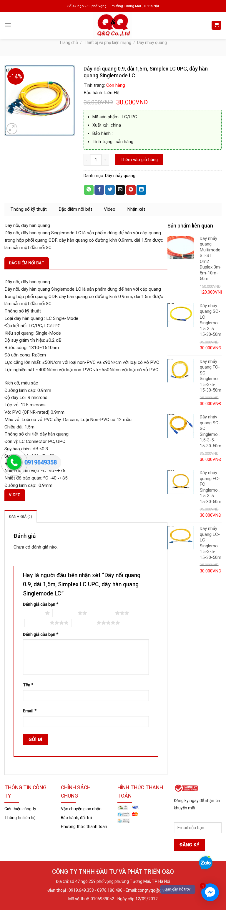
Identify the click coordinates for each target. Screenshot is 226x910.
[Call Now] (14, 462)
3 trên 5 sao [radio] (102, 613)
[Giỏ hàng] (216, 25)
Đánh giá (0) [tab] (20, 516)
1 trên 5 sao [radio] (32, 613)
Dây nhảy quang (152, 42)
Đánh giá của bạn (40, 604)
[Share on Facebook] (99, 190)
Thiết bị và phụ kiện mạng (107, 42)
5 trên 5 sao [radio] (84, 622)
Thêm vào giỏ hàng (139, 159)
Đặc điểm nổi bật (75, 209)
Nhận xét (136, 209)
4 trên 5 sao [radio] (37, 622)
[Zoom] (12, 128)
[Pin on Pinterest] (131, 190)
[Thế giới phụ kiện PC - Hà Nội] (113, 25)
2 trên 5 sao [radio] (65, 613)
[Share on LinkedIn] (141, 190)
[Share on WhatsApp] (89, 190)
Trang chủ (68, 42)
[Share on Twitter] (110, 190)
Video (109, 209)
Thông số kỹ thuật (28, 209)
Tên (28, 684)
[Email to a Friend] (120, 190)
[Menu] (7, 25)
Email (29, 710)
